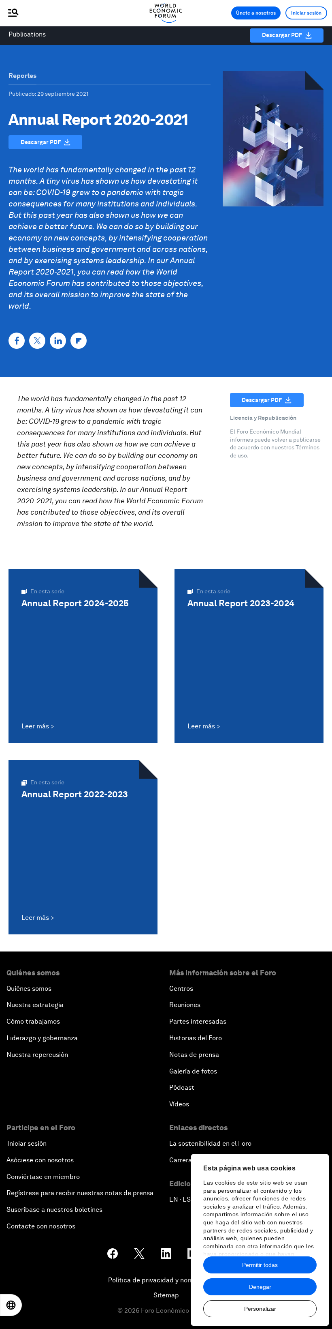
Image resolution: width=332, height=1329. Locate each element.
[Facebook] (17, 341)
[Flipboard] (78, 341)
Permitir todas (260, 1265)
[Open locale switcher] (10, 1305)
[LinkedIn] (58, 341)
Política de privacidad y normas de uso (166, 1280)
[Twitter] (37, 341)
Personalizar (260, 1308)
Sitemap (166, 1295)
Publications (27, 34)
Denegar (260, 1287)
